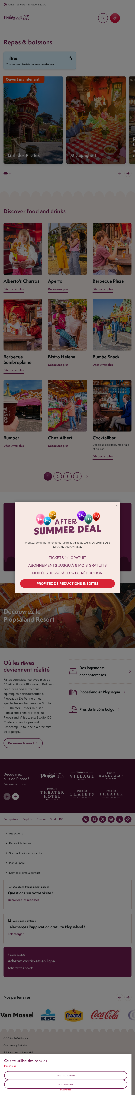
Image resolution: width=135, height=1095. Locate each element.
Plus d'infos (10, 1065)
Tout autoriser (66, 1075)
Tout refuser (65, 1084)
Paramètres (65, 1090)
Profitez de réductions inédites (67, 583)
